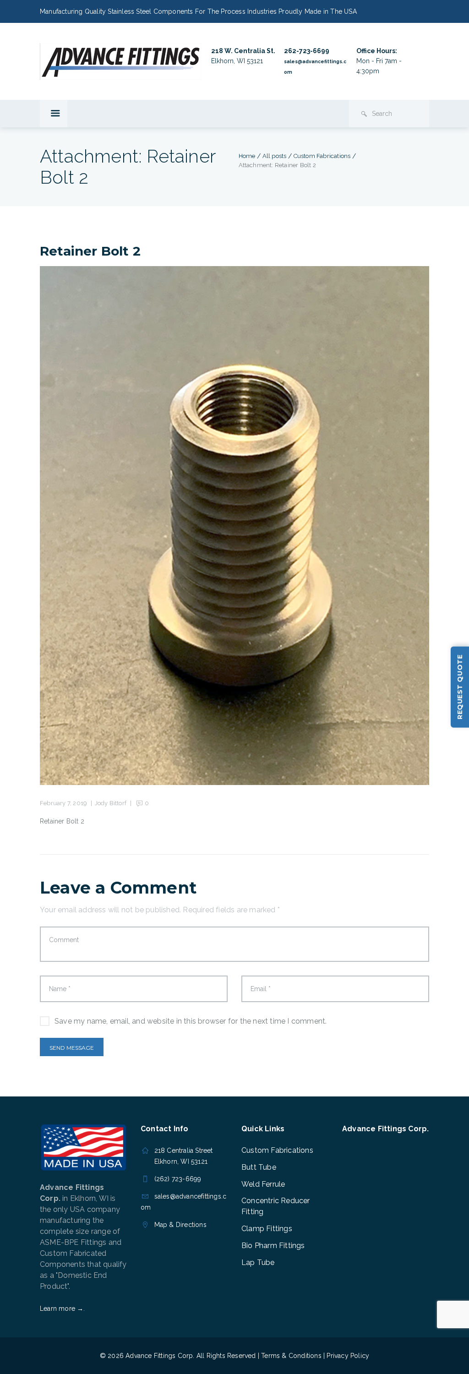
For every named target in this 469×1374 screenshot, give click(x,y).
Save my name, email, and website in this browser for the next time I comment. (191, 1021)
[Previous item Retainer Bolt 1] (137, 525)
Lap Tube (258, 1262)
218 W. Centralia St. (243, 51)
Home (247, 156)
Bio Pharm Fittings (273, 1245)
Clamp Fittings (266, 1228)
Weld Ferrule (263, 1184)
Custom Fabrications (322, 156)
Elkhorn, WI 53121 (237, 61)
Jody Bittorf (110, 803)
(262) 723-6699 (178, 1179)
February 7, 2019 (63, 803)
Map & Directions (180, 1224)
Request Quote (460, 686)
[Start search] (364, 114)
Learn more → (61, 1308)
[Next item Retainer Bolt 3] (331, 525)
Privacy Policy (348, 1355)
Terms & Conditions (291, 1355)
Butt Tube (258, 1167)
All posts (274, 156)
